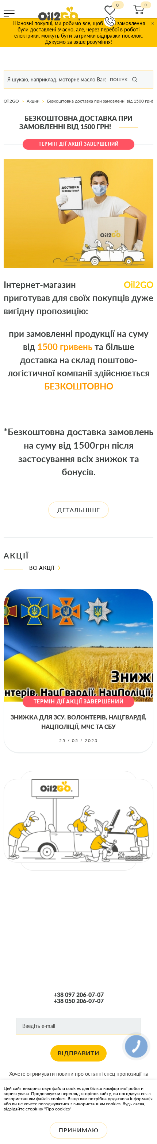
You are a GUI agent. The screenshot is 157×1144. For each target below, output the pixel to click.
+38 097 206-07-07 (79, 995)
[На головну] (59, 13)
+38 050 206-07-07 (79, 1001)
